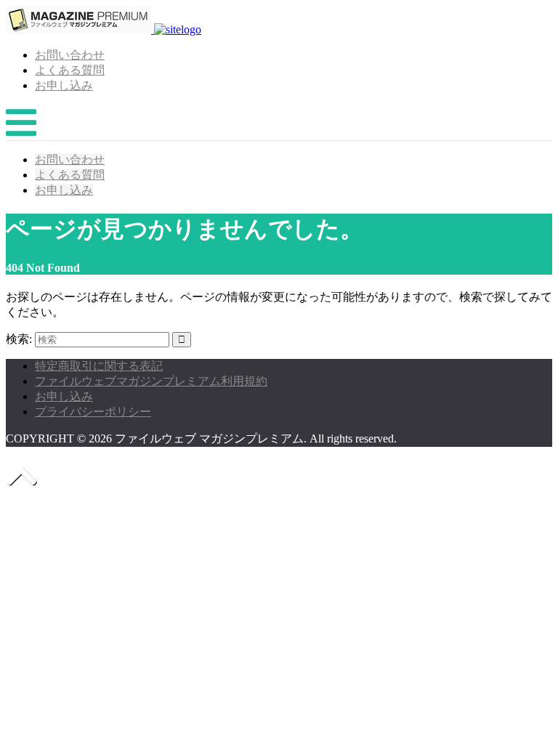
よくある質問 (70, 70)
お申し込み (64, 85)
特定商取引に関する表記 (99, 366)
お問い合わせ (70, 55)
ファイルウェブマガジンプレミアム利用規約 (151, 381)
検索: (19, 339)
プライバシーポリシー (93, 411)
